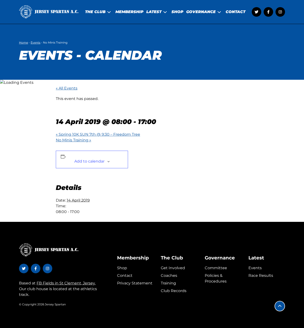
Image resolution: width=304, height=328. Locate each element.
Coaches (169, 275)
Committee (216, 268)
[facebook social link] (268, 12)
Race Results (260, 275)
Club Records (173, 290)
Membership (133, 258)
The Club (172, 258)
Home (23, 42)
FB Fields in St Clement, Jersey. (66, 283)
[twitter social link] (256, 12)
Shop (122, 268)
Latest (256, 258)
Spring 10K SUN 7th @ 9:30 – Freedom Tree (98, 134)
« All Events (66, 88)
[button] (280, 306)
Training (168, 283)
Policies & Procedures (216, 278)
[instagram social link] (280, 12)
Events (35, 42)
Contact (125, 275)
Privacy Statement (134, 283)
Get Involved (173, 268)
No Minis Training (73, 140)
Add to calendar (89, 161)
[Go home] (48, 12)
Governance (220, 258)
